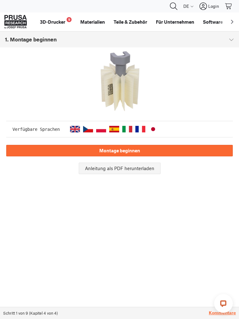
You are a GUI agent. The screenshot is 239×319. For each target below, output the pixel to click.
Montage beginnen (119, 150)
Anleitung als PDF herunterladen (119, 168)
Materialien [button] (92, 22)
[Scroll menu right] (232, 21)
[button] (75, 129)
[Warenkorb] (229, 6)
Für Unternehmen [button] (175, 22)
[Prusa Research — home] (15, 21)
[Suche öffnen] (173, 6)
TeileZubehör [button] (130, 22)
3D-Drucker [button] (55, 21)
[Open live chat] (223, 303)
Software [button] (213, 22)
